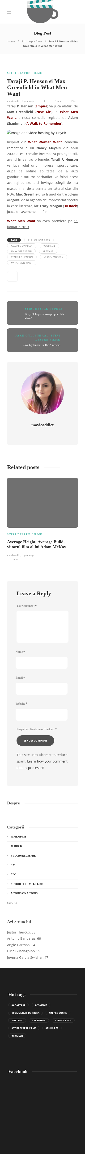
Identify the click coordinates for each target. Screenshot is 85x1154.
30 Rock (16, 846)
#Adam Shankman (22, 245)
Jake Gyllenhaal (32, 335)
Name (20, 651)
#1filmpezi (18, 836)
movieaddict (14, 101)
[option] (42, 519)
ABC (13, 874)
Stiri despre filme (31, 41)
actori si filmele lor (27, 884)
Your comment (27, 605)
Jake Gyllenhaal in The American (41, 345)
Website (21, 703)
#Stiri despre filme (24, 1028)
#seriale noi (63, 1020)
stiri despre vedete (44, 308)
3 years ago (28, 555)
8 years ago (28, 101)
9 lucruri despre (23, 855)
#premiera (39, 1020)
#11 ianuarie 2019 (39, 240)
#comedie (49, 245)
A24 (13, 864)
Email (20, 677)
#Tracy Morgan (53, 257)
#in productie (58, 1012)
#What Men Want (22, 262)
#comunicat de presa (25, 1012)
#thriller (52, 1028)
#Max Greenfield (21, 251)
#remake (48, 251)
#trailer (17, 1035)
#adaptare (19, 1005)
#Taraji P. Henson (22, 257)
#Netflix (17, 1020)
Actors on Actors (24, 893)
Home (11, 41)
